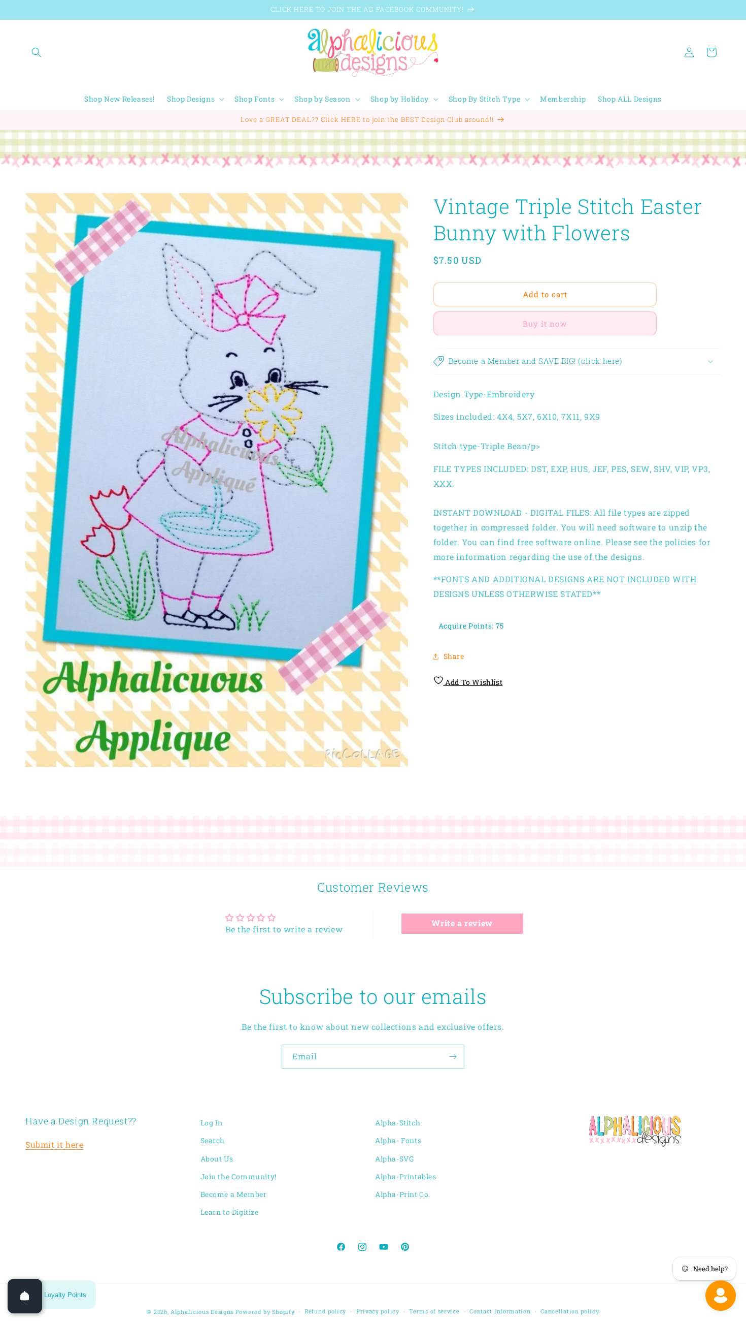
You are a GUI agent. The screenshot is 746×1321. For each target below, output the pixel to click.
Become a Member (233, 1194)
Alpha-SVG (394, 1158)
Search (212, 1140)
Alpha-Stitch (397, 1122)
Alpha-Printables (405, 1176)
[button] (36, 52)
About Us (216, 1158)
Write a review (461, 923)
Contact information (499, 1311)
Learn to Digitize (229, 1212)
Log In (211, 1122)
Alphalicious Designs (202, 1311)
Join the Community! (238, 1176)
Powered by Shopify (265, 1311)
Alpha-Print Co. (402, 1194)
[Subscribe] (453, 1056)
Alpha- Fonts (398, 1140)
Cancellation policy (569, 1311)
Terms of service (434, 1311)
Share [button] (454, 656)
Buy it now (545, 324)
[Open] (25, 1296)
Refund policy (325, 1311)
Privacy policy (377, 1311)
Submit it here (54, 1144)
